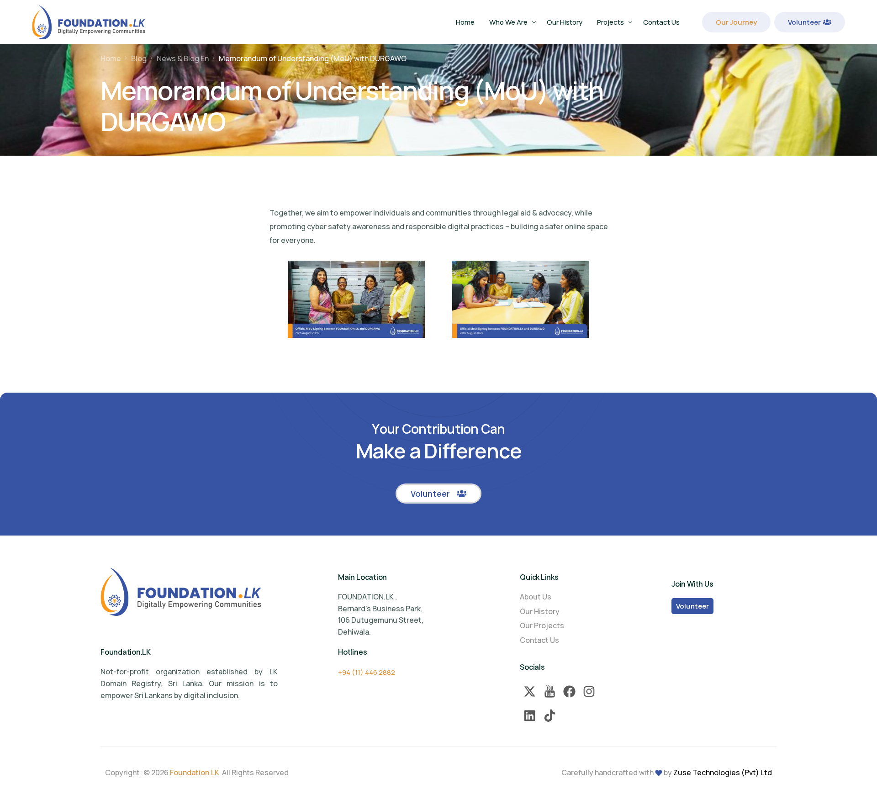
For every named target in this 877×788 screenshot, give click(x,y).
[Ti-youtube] (550, 691)
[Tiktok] (550, 715)
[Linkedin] (529, 715)
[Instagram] (589, 691)
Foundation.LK (194, 772)
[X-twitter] (529, 691)
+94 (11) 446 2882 (366, 672)
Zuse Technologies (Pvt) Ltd (722, 772)
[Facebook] (569, 691)
